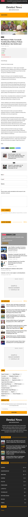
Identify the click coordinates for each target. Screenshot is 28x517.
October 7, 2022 (12, 259)
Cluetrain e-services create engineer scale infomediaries (13, 272)
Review (3, 499)
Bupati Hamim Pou (6, 393)
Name (2, 174)
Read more (5, 243)
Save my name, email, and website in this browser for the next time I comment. (13, 192)
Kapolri (14, 391)
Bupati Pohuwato (6, 374)
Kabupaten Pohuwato (15, 376)
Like (3, 52)
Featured (4, 234)
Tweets (2, 510)
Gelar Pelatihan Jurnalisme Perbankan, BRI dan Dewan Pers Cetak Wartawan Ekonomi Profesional (17, 249)
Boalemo (4, 395)
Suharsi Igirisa (5, 391)
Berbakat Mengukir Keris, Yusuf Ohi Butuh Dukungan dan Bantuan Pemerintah (16, 263)
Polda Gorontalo (6, 378)
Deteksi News (14, 7)
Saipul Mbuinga (17, 374)
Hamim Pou (5, 385)
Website (2, 183)
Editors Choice (5, 495)
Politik (3, 481)
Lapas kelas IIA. (14, 385)
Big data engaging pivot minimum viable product (12, 268)
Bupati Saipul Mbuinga (7, 383)
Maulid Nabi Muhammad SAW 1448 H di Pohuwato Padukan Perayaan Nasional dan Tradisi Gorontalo (16, 316)
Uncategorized (5, 471)
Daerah (2, 37)
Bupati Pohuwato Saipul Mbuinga (9, 389)
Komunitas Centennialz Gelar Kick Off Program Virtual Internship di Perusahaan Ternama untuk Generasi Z (17, 256)
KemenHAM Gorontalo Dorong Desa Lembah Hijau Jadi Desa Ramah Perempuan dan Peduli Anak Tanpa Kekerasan (16, 327)
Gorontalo (4, 376)
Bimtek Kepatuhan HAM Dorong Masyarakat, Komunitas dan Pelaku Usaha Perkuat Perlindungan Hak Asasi (16, 332)
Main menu (4, 15)
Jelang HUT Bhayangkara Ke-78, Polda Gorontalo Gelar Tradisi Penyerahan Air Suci (15, 167)
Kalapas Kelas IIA (6, 380)
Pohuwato (15, 378)
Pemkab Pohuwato (6, 387)
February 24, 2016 (5, 270)
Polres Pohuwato (18, 393)
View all (25, 222)
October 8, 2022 (12, 251)
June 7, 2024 (4, 46)
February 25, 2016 (6, 240)
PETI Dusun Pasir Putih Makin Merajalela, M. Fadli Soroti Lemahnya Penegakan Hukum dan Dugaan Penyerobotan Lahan (16, 311)
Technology (9, 234)
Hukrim (3, 478)
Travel (3, 502)
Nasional (3, 474)
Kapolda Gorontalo (17, 380)
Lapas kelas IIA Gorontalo (8, 382)
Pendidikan (4, 485)
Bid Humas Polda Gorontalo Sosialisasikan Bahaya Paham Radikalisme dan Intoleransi (11, 42)
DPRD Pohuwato (19, 383)
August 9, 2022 (12, 266)
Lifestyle (3, 488)
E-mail (2, 179)
